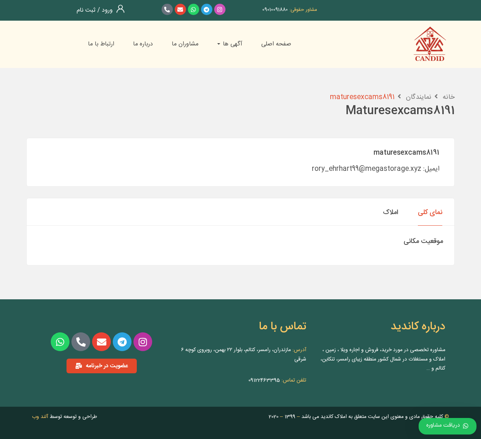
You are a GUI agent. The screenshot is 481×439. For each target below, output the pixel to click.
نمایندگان (418, 97)
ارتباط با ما (101, 44)
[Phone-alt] (167, 9)
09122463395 (264, 380)
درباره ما (143, 44)
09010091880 (275, 10)
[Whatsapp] (193, 9)
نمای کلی (430, 212)
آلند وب (40, 416)
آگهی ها (231, 44)
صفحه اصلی (276, 44)
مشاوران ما (185, 44)
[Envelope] (180, 9)
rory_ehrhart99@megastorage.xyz (366, 169)
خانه (449, 97)
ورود (106, 10)
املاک (390, 212)
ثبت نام (86, 10)
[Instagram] (219, 9)
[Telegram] (206, 9)
